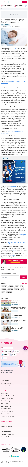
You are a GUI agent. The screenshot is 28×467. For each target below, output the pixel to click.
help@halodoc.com (7, 370)
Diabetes (11, 286)
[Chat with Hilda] (25, 348)
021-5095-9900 (6, 373)
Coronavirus (4, 286)
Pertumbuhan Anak (5, 24)
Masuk (24, 2)
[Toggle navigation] (2, 2)
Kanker (3, 292)
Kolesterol (10, 289)
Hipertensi (16, 289)
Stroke (21, 286)
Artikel (10, 9)
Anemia (22, 289)
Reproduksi (9, 292)
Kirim (23, 277)
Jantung (17, 286)
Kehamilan (4, 289)
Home (4, 9)
